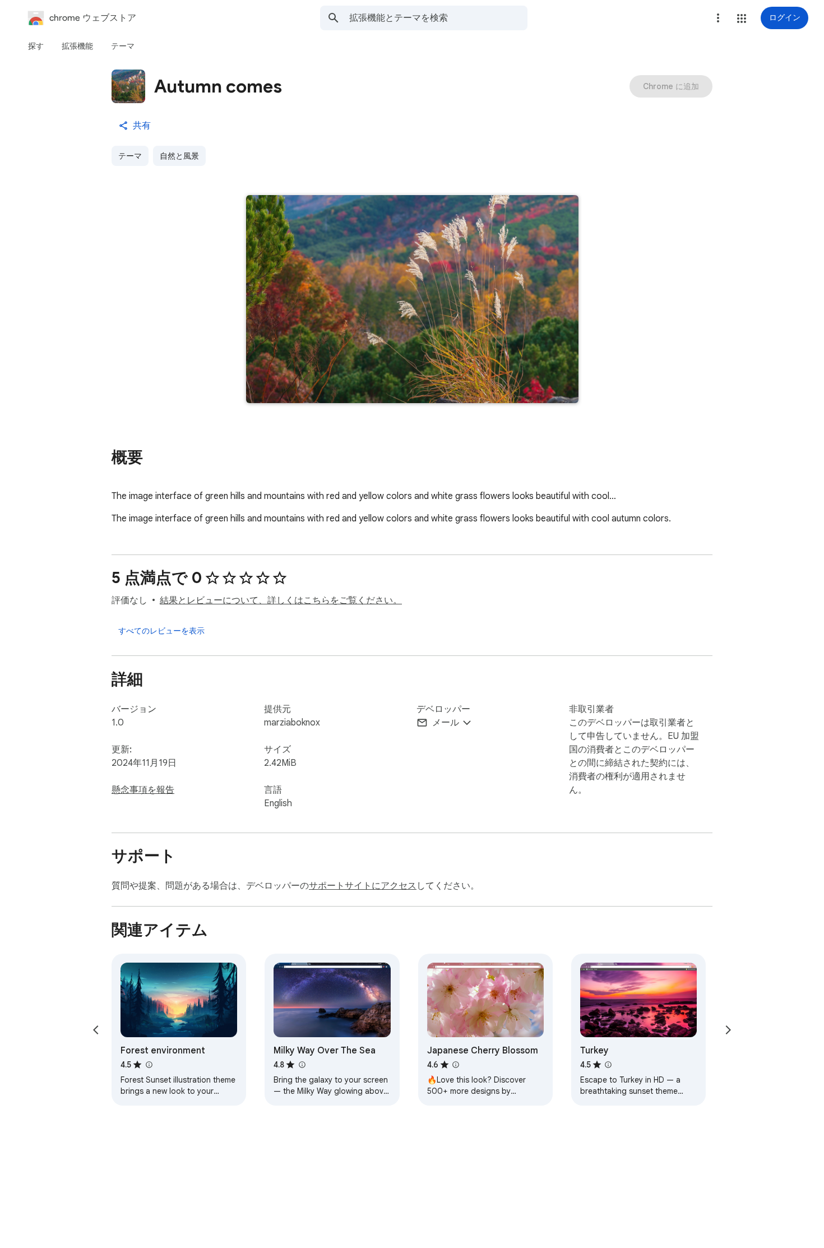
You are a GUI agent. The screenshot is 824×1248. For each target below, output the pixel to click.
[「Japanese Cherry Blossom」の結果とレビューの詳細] (455, 1064)
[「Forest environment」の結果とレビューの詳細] (148, 1064)
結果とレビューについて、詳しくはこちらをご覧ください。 (281, 600)
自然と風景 (179, 156)
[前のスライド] (96, 1030)
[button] (741, 18)
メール (445, 722)
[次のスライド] (728, 1030)
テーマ (130, 156)
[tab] (36, 46)
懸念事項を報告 (143, 790)
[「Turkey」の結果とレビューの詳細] (608, 1064)
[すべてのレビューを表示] (161, 630)
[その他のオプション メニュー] (718, 18)
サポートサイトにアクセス (362, 885)
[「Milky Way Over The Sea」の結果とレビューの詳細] (301, 1064)
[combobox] (438, 18)
